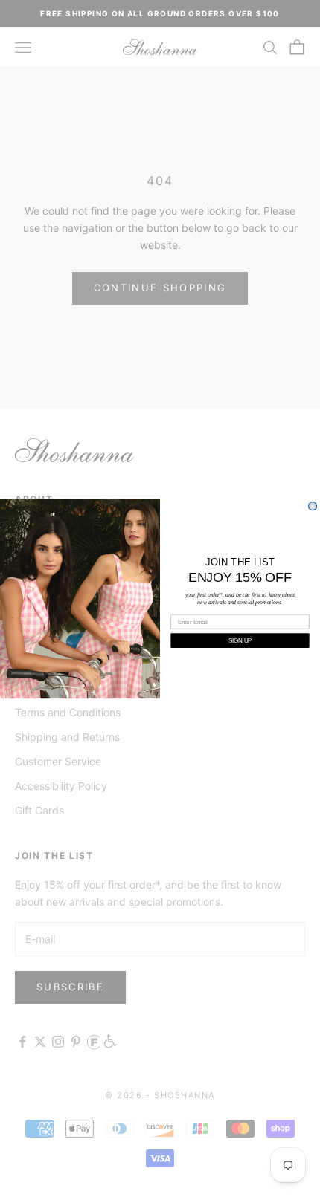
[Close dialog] (313, 506)
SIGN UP (240, 640)
